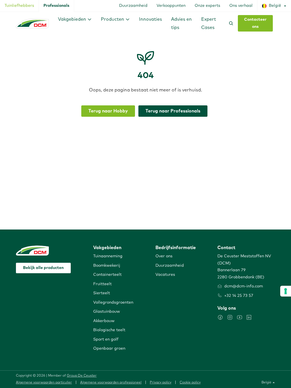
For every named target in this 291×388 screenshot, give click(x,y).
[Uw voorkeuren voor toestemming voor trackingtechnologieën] (285, 291)
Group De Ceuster (82, 375)
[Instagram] (230, 317)
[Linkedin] (249, 317)
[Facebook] (220, 317)
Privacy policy (160, 382)
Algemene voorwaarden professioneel (111, 382)
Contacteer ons (255, 23)
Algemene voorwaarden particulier (44, 382)
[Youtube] (240, 317)
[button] (75, 19)
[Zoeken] (229, 23)
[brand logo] (32, 23)
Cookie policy (190, 382)
